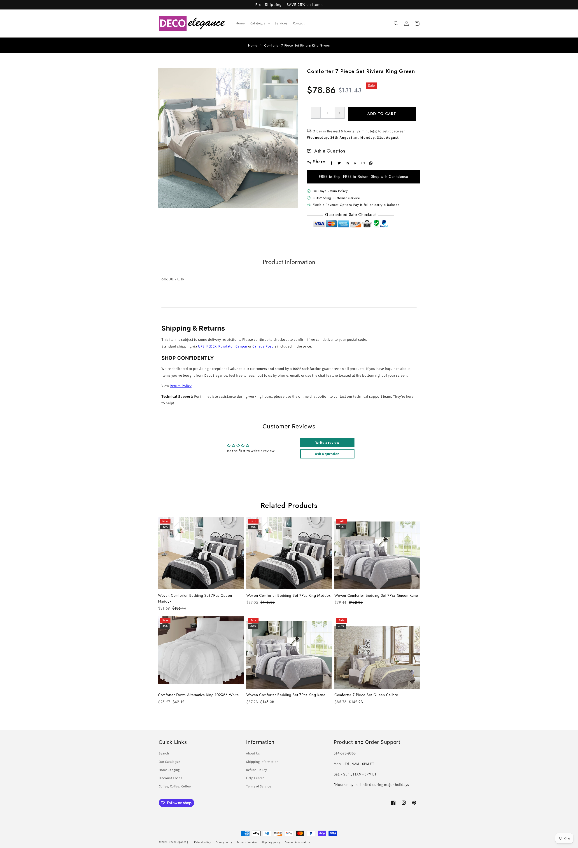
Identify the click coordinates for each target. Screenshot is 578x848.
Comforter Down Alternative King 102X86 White (198, 695)
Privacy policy (223, 842)
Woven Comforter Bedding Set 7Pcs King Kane (286, 695)
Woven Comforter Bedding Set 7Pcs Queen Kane (376, 595)
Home (252, 45)
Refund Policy (256, 770)
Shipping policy (270, 842)
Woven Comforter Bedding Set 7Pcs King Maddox (288, 595)
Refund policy (202, 842)
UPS (201, 346)
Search (164, 753)
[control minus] (315, 113)
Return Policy (180, 385)
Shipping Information (262, 761)
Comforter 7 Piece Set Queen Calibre (366, 695)
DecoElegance (177, 841)
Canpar (241, 346)
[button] (259, 23)
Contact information (297, 842)
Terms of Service (258, 786)
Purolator (226, 346)
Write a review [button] (327, 442)
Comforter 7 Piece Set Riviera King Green (297, 45)
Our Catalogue (169, 761)
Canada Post (262, 346)
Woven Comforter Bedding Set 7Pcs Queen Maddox (195, 598)
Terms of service (247, 842)
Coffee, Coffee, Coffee (175, 786)
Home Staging (169, 770)
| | (188, 841)
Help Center (255, 778)
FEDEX (211, 346)
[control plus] (340, 113)
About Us (253, 753)
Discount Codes (170, 778)
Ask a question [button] (327, 453)
